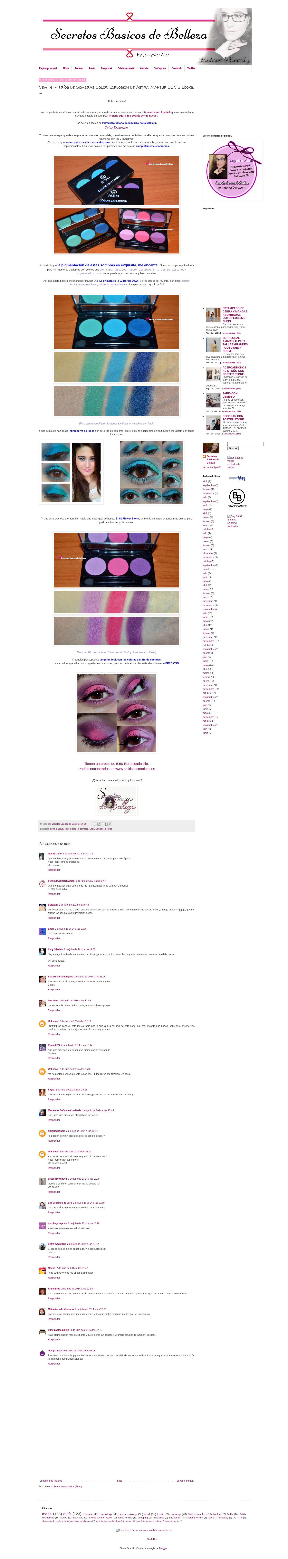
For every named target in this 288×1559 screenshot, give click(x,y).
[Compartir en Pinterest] (110, 824)
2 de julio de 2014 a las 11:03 (79, 949)
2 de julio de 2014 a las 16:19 (75, 1151)
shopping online (194, 1517)
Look (92, 829)
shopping (143, 1517)
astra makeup (56, 829)
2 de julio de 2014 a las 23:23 (90, 1309)
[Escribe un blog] (99, 824)
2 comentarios (228, 434)
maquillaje (106, 1514)
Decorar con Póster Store (233, 417)
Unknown (53, 1021)
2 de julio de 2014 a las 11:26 (90, 976)
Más (239, 333)
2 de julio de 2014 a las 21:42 (72, 1268)
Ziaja (138, 1521)
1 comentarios (228, 363)
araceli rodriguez (57, 1178)
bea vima (53, 1000)
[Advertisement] (116, 1450)
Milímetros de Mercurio (61, 1309)
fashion (217, 1514)
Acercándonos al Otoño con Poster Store (234, 371)
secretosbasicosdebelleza (108, 1521)
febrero (206, 489)
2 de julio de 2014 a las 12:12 (75, 1021)
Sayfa (51, 1089)
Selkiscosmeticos (103, 829)
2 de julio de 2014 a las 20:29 (84, 1223)
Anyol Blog (54, 1288)
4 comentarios (228, 333)
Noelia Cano (55, 853)
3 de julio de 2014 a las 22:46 (86, 1330)
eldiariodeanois (56, 1131)
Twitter (191, 68)
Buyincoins (175, 1517)
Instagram (160, 68)
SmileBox (152, 1539)
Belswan (53, 904)
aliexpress (47, 1521)
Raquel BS (54, 1045)
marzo (206, 517)
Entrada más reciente (51, 1480)
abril (205, 481)
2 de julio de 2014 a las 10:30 (71, 928)
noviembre (208, 493)
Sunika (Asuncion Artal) (61, 880)
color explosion (71, 829)
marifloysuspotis (57, 1223)
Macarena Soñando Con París (64, 1110)
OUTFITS (237, 1517)
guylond (59, 1521)
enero (206, 525)
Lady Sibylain (55, 949)
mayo (206, 509)
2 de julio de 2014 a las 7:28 (78, 853)
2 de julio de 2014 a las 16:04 (82, 1131)
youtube (128, 1521)
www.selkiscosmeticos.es (79, 1521)
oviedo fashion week (100, 1517)
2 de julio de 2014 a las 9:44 (91, 880)
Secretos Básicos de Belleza (213, 459)
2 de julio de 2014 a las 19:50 (89, 1203)
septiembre (209, 485)
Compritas (106, 68)
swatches (159, 1517)
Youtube (144, 68)
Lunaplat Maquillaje (58, 1330)
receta (211, 1517)
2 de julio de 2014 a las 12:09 (75, 1000)
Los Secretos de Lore (60, 1203)
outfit (67, 1514)
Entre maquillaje (57, 1244)
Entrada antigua (185, 1480)
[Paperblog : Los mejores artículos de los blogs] (237, 481)
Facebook (177, 68)
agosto (206, 569)
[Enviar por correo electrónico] (95, 824)
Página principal (48, 68)
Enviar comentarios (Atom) (68, 1486)
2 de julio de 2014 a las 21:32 (83, 1244)
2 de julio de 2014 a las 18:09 (84, 1178)
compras (84, 829)
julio (205, 497)
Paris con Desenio (230, 395)
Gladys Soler (55, 1350)
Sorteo (63, 1517)
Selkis (230, 1514)
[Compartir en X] (102, 824)
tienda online (125, 1517)
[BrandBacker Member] (237, 507)
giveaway (223, 1517)
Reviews (79, 68)
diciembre (208, 553)
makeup (176, 1514)
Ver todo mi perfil (212, 467)
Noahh (51, 1268)
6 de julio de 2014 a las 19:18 (79, 1350)
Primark (87, 1514)
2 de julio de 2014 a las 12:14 (76, 1045)
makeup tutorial (172, 1521)
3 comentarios (228, 411)
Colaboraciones (126, 68)
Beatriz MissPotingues (60, 976)
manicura (78, 1517)
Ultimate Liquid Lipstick (156, 112)
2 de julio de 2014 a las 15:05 (75, 1069)
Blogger (163, 1548)
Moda (66, 68)
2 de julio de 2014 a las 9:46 (74, 904)
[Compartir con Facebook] (106, 824)
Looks (92, 68)
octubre (207, 529)
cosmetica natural (152, 1521)
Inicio (119, 1480)
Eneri (51, 928)
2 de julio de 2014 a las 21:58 (77, 1288)
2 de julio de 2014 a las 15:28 (71, 1089)
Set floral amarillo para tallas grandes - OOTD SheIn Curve (235, 344)
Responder (54, 870)
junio (205, 505)
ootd (147, 1514)
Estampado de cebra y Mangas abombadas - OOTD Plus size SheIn (235, 315)
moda (47, 1514)
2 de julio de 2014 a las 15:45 (98, 1110)
